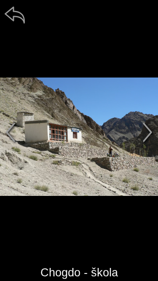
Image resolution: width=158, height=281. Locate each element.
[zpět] (14, 14)
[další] (147, 132)
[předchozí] (10, 132)
